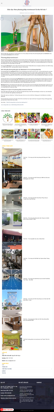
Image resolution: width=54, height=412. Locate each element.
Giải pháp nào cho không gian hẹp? (27, 397)
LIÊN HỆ (3, 371)
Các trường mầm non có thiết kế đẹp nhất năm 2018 (12, 104)
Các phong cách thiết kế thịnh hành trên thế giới (26, 387)
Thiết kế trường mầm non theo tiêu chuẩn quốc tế (16, 102)
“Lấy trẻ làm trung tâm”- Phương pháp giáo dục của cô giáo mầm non (26, 401)
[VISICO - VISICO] (27, 3)
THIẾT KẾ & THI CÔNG (7, 368)
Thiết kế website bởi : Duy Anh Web (27, 410)
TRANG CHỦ (4, 366)
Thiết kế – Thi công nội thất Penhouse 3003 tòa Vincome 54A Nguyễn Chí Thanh (27, 394)
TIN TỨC (4, 373)
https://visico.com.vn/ (10, 398)
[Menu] (1, 3)
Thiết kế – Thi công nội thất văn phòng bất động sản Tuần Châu (26, 391)
